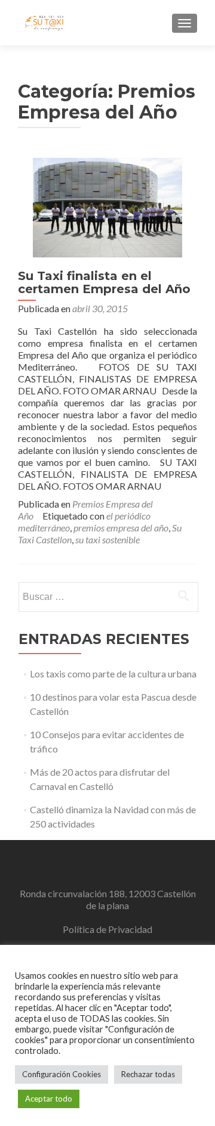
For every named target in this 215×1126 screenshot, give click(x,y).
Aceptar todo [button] (48, 1098)
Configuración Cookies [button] (61, 1074)
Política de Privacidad (107, 929)
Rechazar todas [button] (148, 1074)
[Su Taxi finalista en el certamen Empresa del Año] (107, 205)
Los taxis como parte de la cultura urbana (113, 673)
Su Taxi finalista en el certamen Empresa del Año (104, 282)
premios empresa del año (120, 527)
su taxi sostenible (107, 539)
